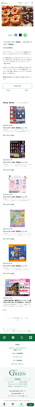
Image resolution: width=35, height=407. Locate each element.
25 (15, 318)
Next (26, 90)
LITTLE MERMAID (8, 47)
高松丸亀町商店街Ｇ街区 (16, 391)
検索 (28, 2)
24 (13, 318)
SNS (30, 404)
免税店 (17, 344)
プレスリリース (17, 357)
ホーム (3, 329)
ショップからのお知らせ (11, 329)
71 (25, 318)
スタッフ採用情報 (17, 353)
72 (27, 318)
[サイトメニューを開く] (32, 3)
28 (21, 318)
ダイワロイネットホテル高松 (16, 396)
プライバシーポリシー (17, 364)
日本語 (20, 2)
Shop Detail (17, 86)
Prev (8, 90)
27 (19, 318)
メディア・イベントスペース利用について (17, 349)
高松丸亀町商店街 (16, 393)
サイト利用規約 (17, 360)
